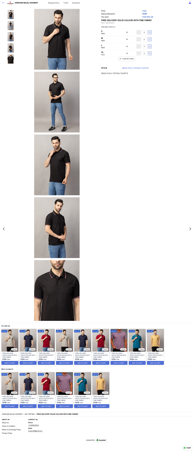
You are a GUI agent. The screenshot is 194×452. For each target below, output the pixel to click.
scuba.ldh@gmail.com (35, 431)
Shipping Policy (53, 3)
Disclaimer (76, 3)
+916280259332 (33, 425)
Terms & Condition (8, 426)
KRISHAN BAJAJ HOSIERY (26, 3)
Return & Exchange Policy (11, 430)
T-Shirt (65, 3)
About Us (5, 423)
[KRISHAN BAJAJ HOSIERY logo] (10, 2)
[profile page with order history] (190, 3)
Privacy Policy (7, 433)
